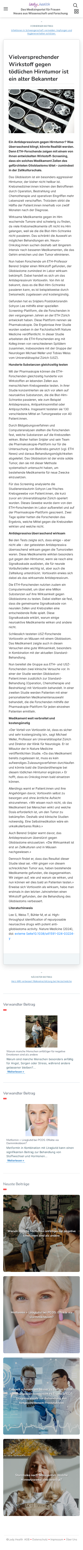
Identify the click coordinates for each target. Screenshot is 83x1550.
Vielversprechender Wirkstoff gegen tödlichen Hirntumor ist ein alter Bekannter (39, 68)
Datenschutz (40, 1539)
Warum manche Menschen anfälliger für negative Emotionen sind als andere (35, 1052)
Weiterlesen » (15, 1071)
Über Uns (71, 1539)
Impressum (57, 1539)
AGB (27, 1539)
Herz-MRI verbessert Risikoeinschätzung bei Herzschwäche (41, 981)
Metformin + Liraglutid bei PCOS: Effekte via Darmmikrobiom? (32, 1141)
